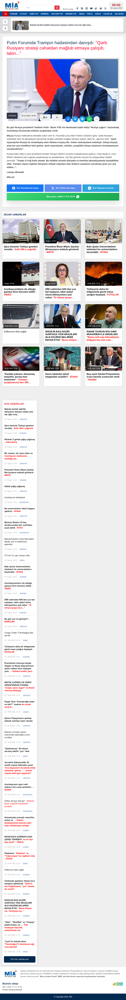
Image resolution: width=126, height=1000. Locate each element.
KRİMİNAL (45, 14)
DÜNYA (98, 14)
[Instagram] (86, 8)
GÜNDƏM (13, 14)
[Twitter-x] (82, 8)
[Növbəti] (5, 28)
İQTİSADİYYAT (57, 14)
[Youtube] (91, 8)
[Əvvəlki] (5, 21)
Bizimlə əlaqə (68, 9)
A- (57, 117)
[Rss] (105, 8)
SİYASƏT (23, 14)
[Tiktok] (96, 8)
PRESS (90, 14)
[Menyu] (5, 13)
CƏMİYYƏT (34, 14)
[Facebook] (77, 8)
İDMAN (81, 14)
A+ (45, 117)
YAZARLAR (107, 14)
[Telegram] (100, 8)
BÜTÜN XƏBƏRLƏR (20, 959)
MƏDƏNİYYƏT (71, 14)
